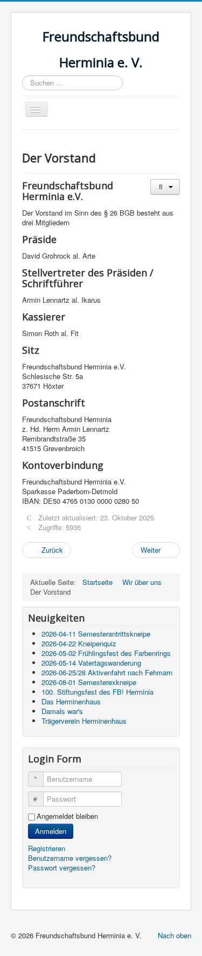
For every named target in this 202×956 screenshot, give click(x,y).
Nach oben (174, 935)
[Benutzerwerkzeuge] (165, 187)
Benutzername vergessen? (70, 858)
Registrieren (47, 848)
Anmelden (50, 831)
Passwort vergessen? (61, 867)
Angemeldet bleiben (67, 816)
